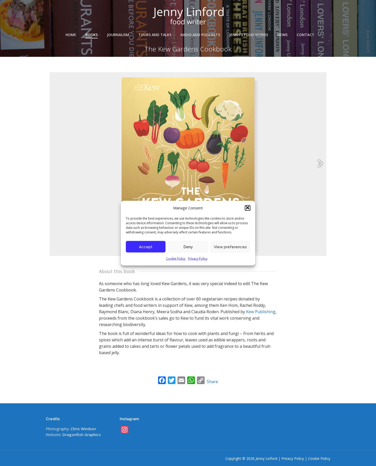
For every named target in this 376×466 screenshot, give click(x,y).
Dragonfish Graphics (81, 434)
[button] (247, 207)
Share (212, 381)
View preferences (230, 246)
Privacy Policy (197, 258)
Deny (188, 246)
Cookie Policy (175, 258)
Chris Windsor (83, 428)
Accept (145, 246)
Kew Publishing (260, 312)
